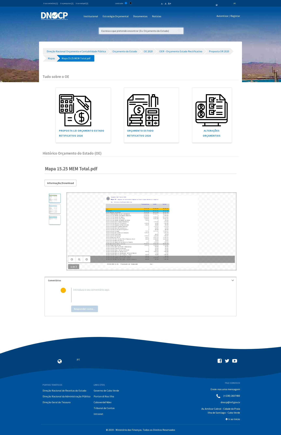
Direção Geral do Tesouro (57, 402)
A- (162, 3)
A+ (169, 3)
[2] (54, 209)
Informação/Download (60, 183)
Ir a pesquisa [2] (66, 3)
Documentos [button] (140, 16)
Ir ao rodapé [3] (82, 3)
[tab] (140, 280)
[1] (54, 198)
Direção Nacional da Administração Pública (66, 396)
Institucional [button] (91, 16)
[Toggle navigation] (72, 16)
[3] (54, 220)
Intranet (98, 414)
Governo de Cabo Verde (106, 390)
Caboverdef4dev (102, 402)
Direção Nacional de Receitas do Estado (64, 390)
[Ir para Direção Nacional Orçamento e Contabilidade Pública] (54, 16)
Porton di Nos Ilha (104, 396)
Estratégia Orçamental (116, 16)
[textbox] (145, 295)
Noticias (156, 16)
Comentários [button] (54, 280)
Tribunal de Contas (104, 408)
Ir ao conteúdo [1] (50, 3)
